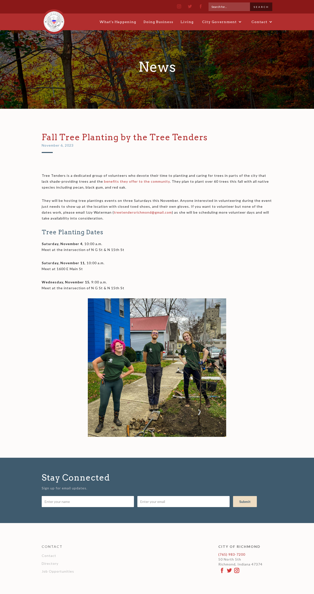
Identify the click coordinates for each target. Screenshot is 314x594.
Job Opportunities (58, 571)
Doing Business (158, 22)
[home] (54, 19)
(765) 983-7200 (231, 554)
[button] (222, 21)
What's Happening (117, 22)
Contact (49, 555)
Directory (50, 563)
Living (187, 22)
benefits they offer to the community (137, 181)
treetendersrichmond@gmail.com (143, 212)
